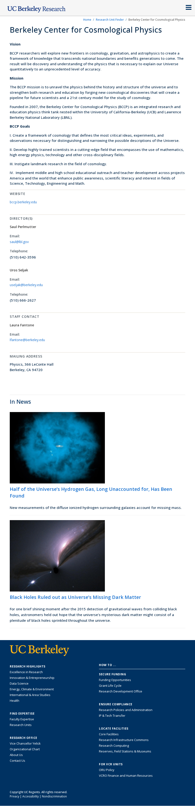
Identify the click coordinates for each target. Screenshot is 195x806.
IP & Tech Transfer (112, 715)
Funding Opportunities (115, 680)
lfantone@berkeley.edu (27, 340)
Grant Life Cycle (110, 685)
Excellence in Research (26, 672)
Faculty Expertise (22, 719)
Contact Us (17, 760)
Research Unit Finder (110, 20)
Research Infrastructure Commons (124, 740)
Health (14, 700)
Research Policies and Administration (125, 710)
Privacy (14, 796)
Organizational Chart (25, 749)
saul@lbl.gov (19, 241)
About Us (16, 755)
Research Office (23, 738)
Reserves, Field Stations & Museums (125, 751)
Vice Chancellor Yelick (25, 743)
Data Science (19, 683)
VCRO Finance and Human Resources (126, 775)
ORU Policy (106, 770)
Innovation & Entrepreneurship (32, 678)
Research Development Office (120, 691)
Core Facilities (109, 734)
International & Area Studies (30, 695)
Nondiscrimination (54, 796)
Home (87, 20)
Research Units (21, 725)
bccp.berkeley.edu (23, 202)
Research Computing (114, 745)
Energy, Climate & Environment (32, 689)
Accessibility (30, 796)
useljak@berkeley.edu (26, 285)
